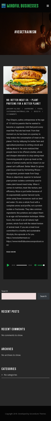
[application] (25, 265)
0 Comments (12, 114)
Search (4, 291)
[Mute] (35, 265)
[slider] (41, 267)
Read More (11, 252)
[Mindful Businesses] (19, 6)
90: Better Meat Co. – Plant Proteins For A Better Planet (23, 101)
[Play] (7, 265)
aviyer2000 (29, 109)
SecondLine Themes (38, 414)
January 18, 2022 (13, 109)
